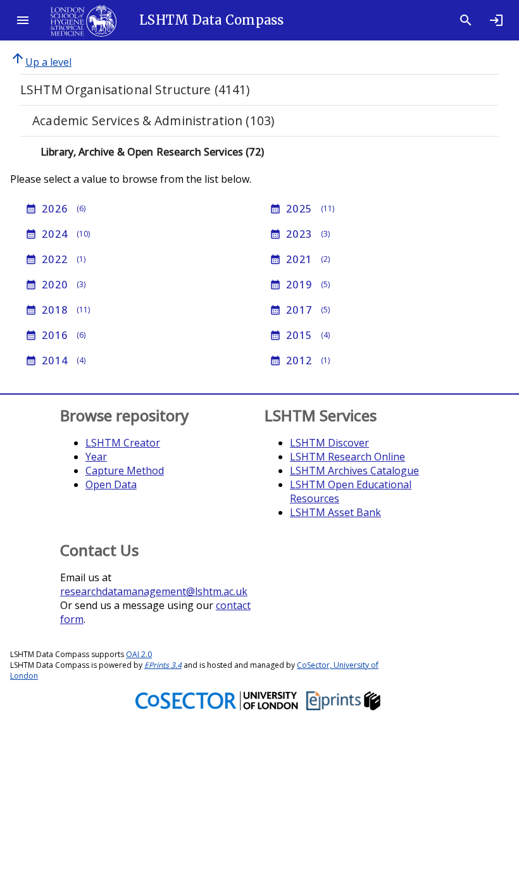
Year (96, 457)
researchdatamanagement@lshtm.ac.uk (153, 591)
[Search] (466, 20)
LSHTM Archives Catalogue (354, 470)
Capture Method (124, 470)
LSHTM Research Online (347, 457)
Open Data (111, 484)
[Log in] (496, 20)
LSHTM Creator (122, 443)
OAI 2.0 (139, 654)
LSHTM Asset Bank (335, 512)
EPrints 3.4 (163, 665)
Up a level (41, 62)
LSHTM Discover (329, 443)
